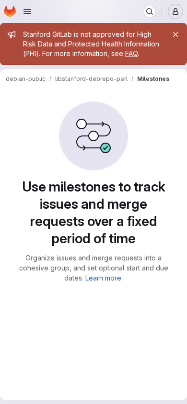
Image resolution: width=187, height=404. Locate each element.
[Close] (175, 34)
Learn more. (104, 278)
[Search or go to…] (149, 11)
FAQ (131, 53)
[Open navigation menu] (27, 11)
